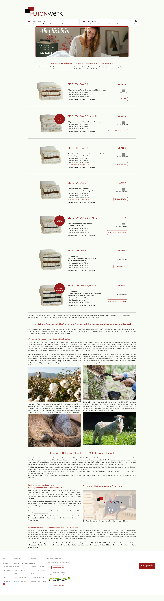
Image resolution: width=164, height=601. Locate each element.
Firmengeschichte (8, 567)
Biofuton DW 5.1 (120, 199)
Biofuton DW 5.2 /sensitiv (117, 232)
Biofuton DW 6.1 (120, 267)
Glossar (33, 563)
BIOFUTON (78, 84)
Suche (136, 24)
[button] (52, 22)
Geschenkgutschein (20, 577)
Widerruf (20, 574)
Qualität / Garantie (36, 574)
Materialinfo (97, 23)
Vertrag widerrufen (58, 585)
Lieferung (28, 563)
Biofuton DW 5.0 (120, 164)
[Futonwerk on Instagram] (8, 585)
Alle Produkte (39, 21)
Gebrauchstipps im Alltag (38, 581)
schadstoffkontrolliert (42, 492)
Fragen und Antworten (37, 577)
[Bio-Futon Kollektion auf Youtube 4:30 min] (109, 491)
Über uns (5, 563)
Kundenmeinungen (8, 570)
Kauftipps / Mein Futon (37, 570)
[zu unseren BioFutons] (82, 28)
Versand (22, 563)
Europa (37, 539)
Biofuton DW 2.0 (120, 99)
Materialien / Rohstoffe (38, 567)
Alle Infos (92, 21)
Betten (45, 23)
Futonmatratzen (37, 23)
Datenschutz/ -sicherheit (21, 570)
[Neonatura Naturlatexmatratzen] (58, 577)
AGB (15, 574)
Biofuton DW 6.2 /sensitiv (117, 302)
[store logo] (44, 11)
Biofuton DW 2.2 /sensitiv (117, 131)
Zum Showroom (58, 568)
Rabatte (16, 567)
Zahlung (16, 563)
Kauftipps (90, 23)
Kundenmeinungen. (41, 513)
